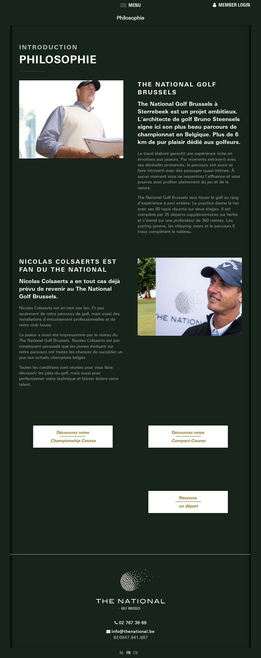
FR (128, 652)
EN (135, 652)
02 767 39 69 (133, 622)
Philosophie (130, 18)
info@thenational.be (133, 631)
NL (122, 652)
